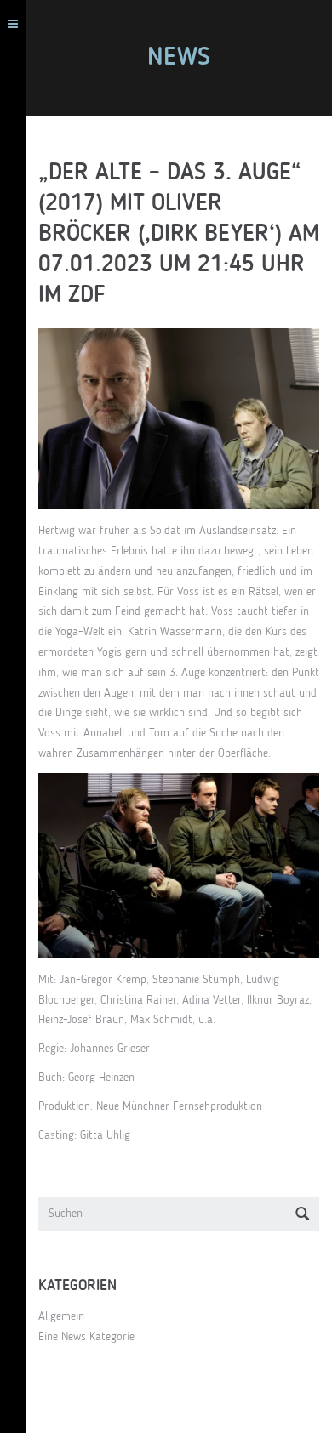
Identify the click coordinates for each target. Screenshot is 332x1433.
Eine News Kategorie (86, 1337)
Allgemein (61, 1316)
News (178, 58)
